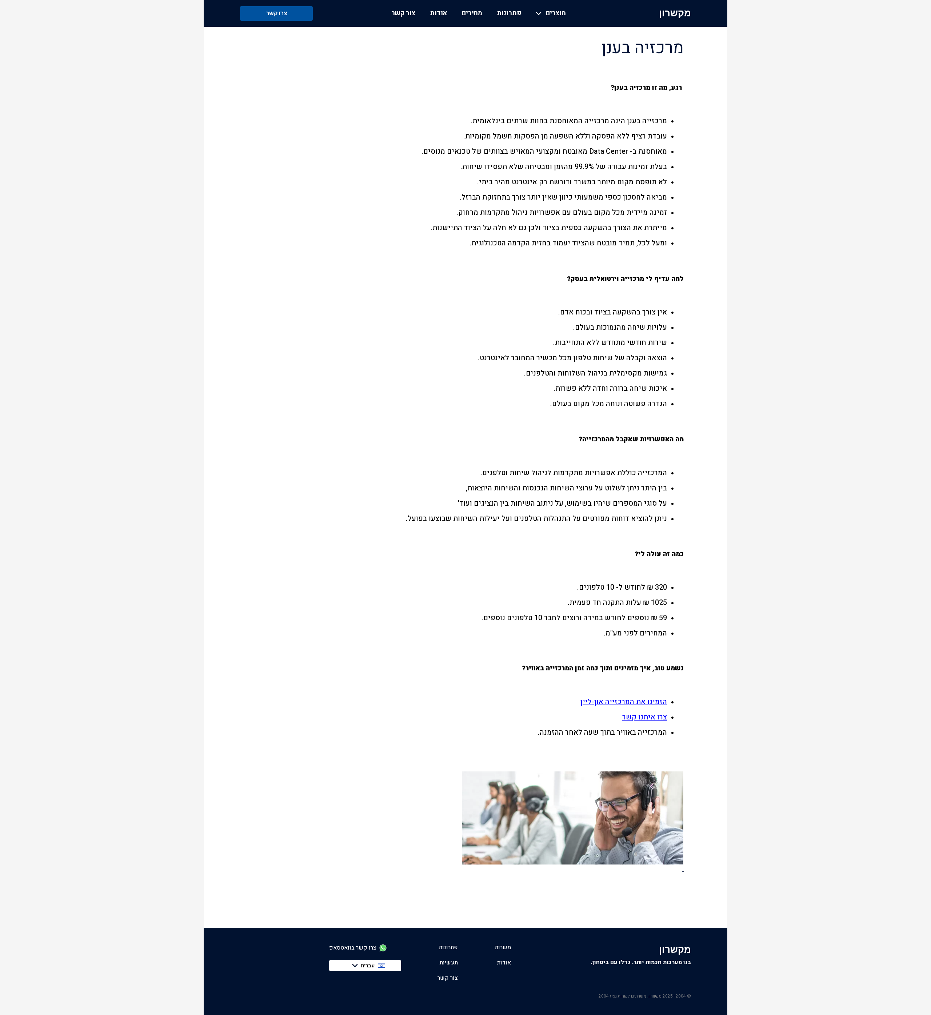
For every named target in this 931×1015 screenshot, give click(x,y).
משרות (503, 947)
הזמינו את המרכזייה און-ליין (623, 702)
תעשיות (449, 962)
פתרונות (509, 13)
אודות (438, 13)
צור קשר (403, 13)
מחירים (472, 13)
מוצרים (556, 13)
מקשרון (675, 13)
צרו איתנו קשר (644, 717)
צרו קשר (276, 13)
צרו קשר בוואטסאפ (352, 948)
